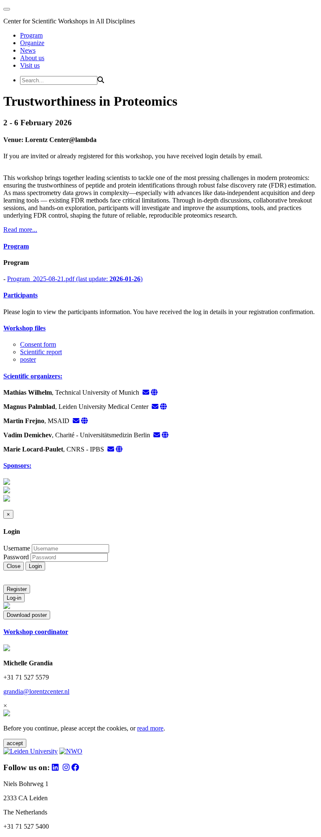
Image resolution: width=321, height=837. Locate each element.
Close (13, 566)
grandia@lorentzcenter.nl (36, 691)
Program (31, 35)
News (28, 50)
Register (17, 589)
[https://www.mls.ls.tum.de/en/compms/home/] (154, 392)
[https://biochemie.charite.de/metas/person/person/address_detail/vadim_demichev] (165, 435)
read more (150, 728)
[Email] (146, 392)
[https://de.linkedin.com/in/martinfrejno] (84, 420)
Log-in (14, 598)
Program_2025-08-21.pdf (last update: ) (75, 278)
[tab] (160, 246)
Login (35, 566)
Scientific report (41, 351)
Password (16, 557)
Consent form (38, 344)
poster (28, 359)
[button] (160, 246)
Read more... (20, 229)
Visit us (30, 65)
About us (32, 57)
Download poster (27, 615)
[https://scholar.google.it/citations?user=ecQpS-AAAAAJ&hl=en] (119, 449)
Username (16, 548)
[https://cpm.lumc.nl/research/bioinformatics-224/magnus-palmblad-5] (163, 406)
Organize (32, 42)
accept (15, 743)
